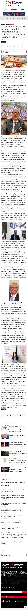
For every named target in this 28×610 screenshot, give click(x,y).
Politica (11, 22)
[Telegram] (7, 5)
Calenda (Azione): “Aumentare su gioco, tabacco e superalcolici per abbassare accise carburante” (17, 437)
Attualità (7, 22)
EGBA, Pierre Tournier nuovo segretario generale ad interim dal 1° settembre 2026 (13, 515)
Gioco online (2, 18)
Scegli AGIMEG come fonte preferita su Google (15, 51)
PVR (10, 18)
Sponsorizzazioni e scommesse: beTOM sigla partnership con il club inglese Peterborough (11, 510)
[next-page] (5, 475)
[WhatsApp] (14, 46)
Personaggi (3, 41)
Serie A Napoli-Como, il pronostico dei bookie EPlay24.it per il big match (13, 504)
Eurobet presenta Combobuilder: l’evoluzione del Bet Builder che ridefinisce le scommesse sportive (13, 521)
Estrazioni (18, 18)
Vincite (6, 18)
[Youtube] (10, 5)
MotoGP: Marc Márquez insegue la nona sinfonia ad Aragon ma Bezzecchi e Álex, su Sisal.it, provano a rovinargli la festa (13, 484)
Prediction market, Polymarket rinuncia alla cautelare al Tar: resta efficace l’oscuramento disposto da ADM (17, 469)
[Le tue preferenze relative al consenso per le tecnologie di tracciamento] (25, 607)
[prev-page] (2, 475)
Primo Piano (12, 24)
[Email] (20, 46)
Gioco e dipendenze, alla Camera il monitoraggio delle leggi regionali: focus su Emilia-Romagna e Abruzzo (18, 453)
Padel (13, 18)
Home (2, 22)
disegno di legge (15, 155)
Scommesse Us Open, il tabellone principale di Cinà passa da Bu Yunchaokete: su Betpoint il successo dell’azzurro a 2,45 (12, 497)
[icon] (7, 603)
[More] (23, 46)
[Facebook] (2, 5)
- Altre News (18, 423)
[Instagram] (3, 5)
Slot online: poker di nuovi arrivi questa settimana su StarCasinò (13, 542)
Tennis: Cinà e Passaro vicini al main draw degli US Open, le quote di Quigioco (12, 490)
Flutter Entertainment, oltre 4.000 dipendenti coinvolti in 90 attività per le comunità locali (13, 527)
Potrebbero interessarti (7, 423)
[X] (8, 5)
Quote (23, 18)
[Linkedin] (5, 5)
